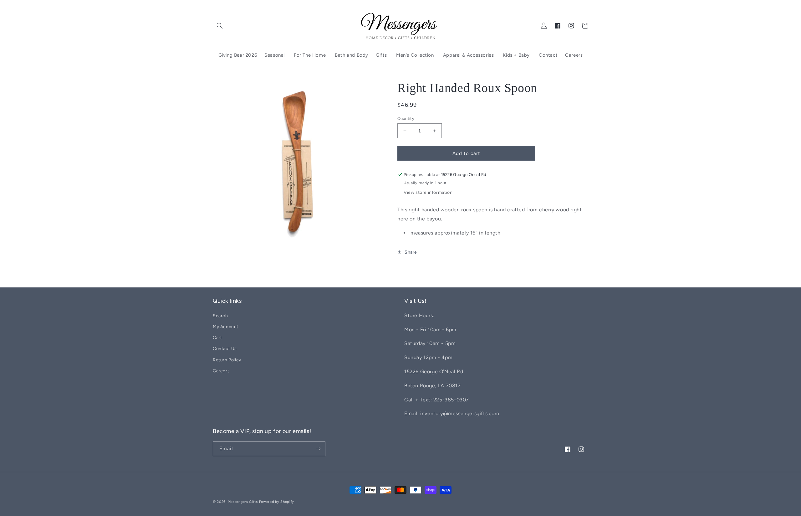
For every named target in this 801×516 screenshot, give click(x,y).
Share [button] (411, 252)
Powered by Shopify (276, 502)
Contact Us (225, 348)
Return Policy (227, 360)
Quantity (405, 118)
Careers (221, 371)
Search (220, 315)
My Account (225, 326)
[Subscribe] (318, 448)
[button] (220, 26)
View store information (428, 192)
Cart (217, 337)
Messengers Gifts (243, 502)
